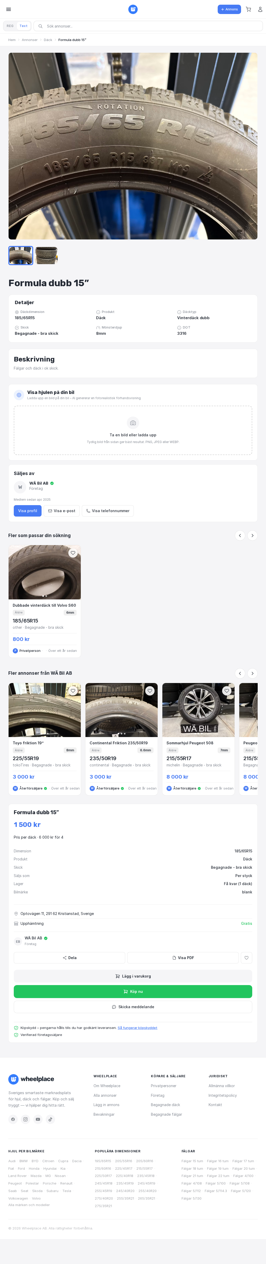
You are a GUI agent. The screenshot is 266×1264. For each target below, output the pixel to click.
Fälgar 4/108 (192, 1183)
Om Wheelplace (107, 1086)
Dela (72, 957)
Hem (12, 40)
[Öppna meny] (8, 9)
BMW (23, 1161)
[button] (248, 9)
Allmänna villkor (222, 1086)
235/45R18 (146, 1176)
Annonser (30, 40)
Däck (48, 40)
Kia (63, 1168)
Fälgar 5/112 (191, 1191)
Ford (21, 1168)
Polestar (32, 1183)
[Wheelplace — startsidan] (133, 9)
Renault (66, 1183)
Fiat (11, 1168)
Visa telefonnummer (110, 511)
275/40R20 (104, 1198)
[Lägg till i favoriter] (246, 958)
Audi (12, 1161)
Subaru (52, 1191)
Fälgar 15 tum (192, 1161)
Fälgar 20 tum (243, 1168)
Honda (34, 1168)
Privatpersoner (163, 1086)
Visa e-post (64, 511)
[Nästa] (252, 535)
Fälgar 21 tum (192, 1176)
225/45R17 (123, 1168)
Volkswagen (18, 1198)
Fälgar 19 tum (218, 1168)
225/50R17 (103, 1176)
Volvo (36, 1198)
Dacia (77, 1161)
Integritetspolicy (223, 1095)
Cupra (63, 1161)
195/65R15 (103, 1161)
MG (48, 1176)
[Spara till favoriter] (73, 553)
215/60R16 (103, 1168)
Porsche (49, 1183)
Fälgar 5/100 (216, 1183)
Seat (24, 1191)
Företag (157, 1095)
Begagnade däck (165, 1104)
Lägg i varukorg (136, 976)
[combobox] (150, 26)
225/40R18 (124, 1176)
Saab (12, 1191)
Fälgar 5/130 (192, 1198)
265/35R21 (146, 1198)
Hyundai (50, 1168)
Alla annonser (105, 1095)
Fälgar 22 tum (218, 1176)
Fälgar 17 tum (243, 1161)
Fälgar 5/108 (240, 1183)
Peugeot (15, 1183)
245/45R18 (103, 1183)
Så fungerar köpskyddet (137, 1028)
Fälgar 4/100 (243, 1176)
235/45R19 (125, 1183)
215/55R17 (144, 1168)
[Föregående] (240, 535)
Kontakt (215, 1104)
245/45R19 (146, 1183)
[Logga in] (260, 9)
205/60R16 (144, 1161)
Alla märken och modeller (29, 1205)
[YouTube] (38, 1119)
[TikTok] (50, 1119)
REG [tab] (10, 26)
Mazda (36, 1176)
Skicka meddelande (136, 1007)
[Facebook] (13, 1119)
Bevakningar (104, 1114)
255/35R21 (125, 1198)
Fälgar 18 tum (192, 1168)
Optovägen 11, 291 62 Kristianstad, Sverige (57, 913)
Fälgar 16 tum (218, 1161)
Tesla (66, 1191)
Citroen (48, 1161)
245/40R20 (125, 1191)
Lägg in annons (106, 1104)
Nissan (60, 1176)
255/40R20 (147, 1191)
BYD (35, 1161)
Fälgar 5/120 (241, 1191)
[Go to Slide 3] (46, 255)
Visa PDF (186, 957)
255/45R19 (103, 1191)
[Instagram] (25, 1119)
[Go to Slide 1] (20, 255)
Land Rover (17, 1176)
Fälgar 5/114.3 (216, 1191)
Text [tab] (23, 26)
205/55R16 (123, 1161)
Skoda (37, 1191)
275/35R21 (103, 1206)
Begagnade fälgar (166, 1114)
